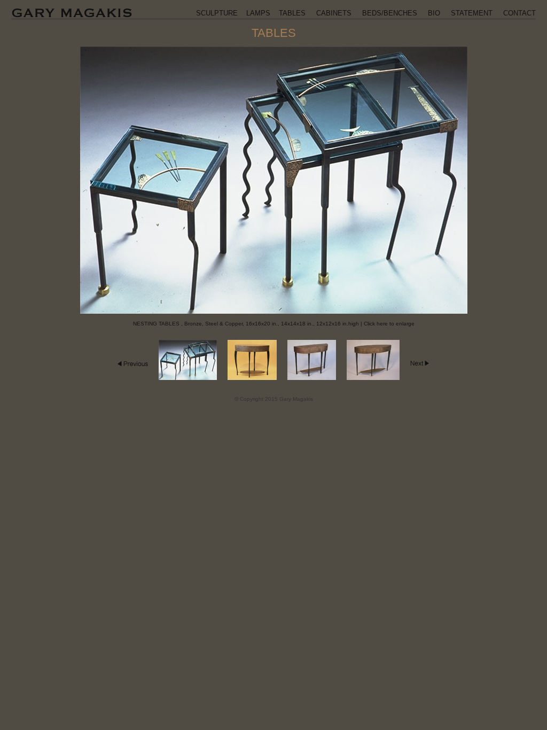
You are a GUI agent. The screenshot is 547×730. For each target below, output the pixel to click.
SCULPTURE (217, 13)
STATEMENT (472, 13)
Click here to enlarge (389, 324)
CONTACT (519, 13)
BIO (434, 13)
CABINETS (333, 13)
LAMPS (258, 13)
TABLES (292, 13)
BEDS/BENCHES (389, 13)
